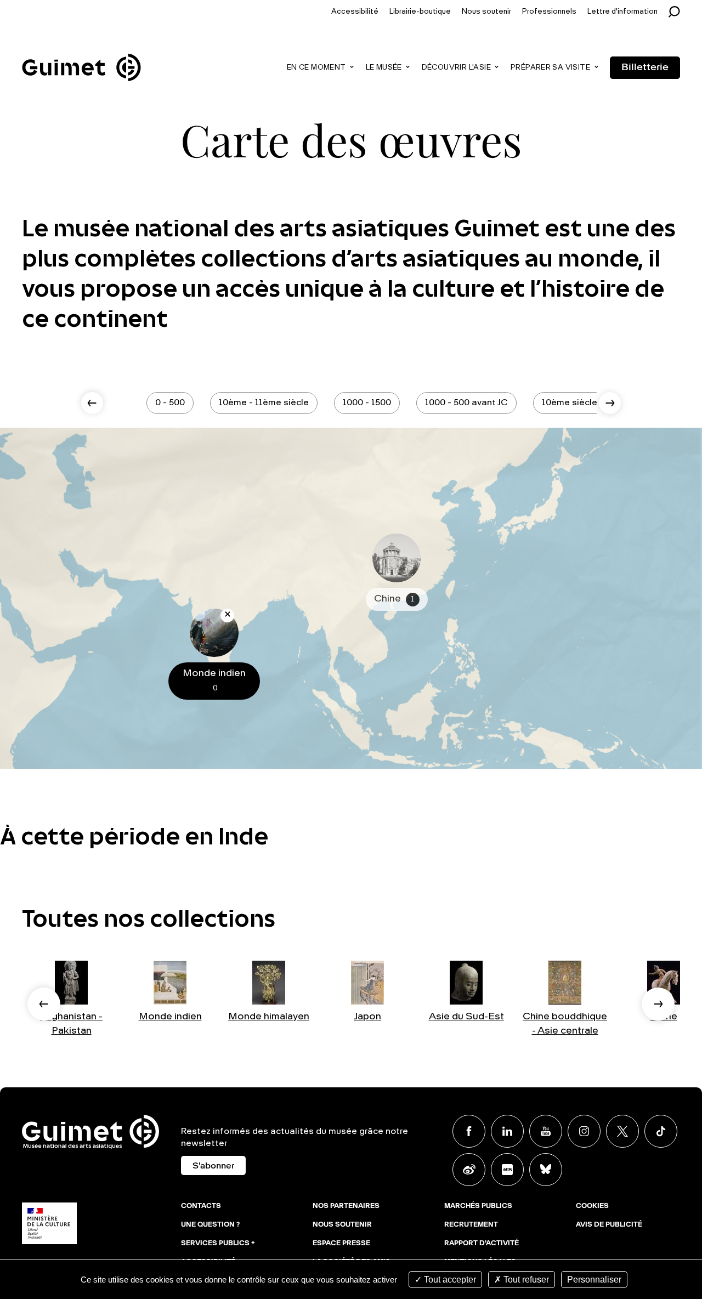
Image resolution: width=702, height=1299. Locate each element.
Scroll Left (92, 403)
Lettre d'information (622, 12)
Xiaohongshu (507, 1169)
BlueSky (545, 1169)
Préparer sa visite (550, 68)
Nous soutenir (486, 12)
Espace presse (341, 1243)
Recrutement (471, 1225)
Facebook (468, 1131)
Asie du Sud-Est (466, 1016)
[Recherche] (677, 12)
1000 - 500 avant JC (466, 403)
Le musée (384, 68)
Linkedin (507, 1131)
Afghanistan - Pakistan (71, 1023)
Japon (367, 1016)
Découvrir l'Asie (456, 68)
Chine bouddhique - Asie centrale (565, 1023)
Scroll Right (610, 403)
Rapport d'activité (481, 1243)
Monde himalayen (268, 1016)
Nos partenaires (346, 1206)
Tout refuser (525, 1279)
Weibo (468, 1169)
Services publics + (218, 1243)
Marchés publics (478, 1206)
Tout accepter (449, 1279)
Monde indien (170, 1016)
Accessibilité (354, 12)
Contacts (201, 1206)
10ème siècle (569, 403)
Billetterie (645, 67)
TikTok (660, 1131)
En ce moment (316, 68)
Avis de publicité (609, 1225)
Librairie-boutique (420, 12)
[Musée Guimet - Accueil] (81, 55)
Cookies (592, 1206)
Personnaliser (594, 1279)
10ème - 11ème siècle (264, 403)
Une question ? (210, 1225)
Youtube (545, 1131)
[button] (43, 1004)
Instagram (584, 1131)
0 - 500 (170, 403)
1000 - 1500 (367, 403)
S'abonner (213, 1166)
